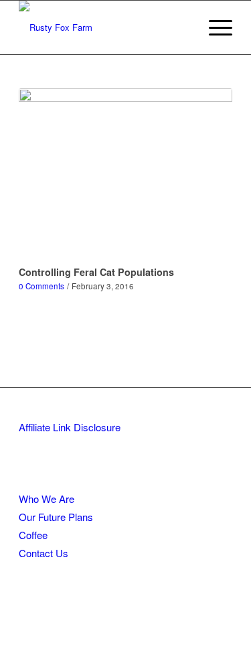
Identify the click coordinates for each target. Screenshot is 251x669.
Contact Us (43, 553)
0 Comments (41, 286)
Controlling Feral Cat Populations (96, 272)
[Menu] (213, 27)
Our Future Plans (56, 517)
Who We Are (46, 499)
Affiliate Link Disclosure (69, 427)
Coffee (33, 535)
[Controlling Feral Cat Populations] (125, 174)
